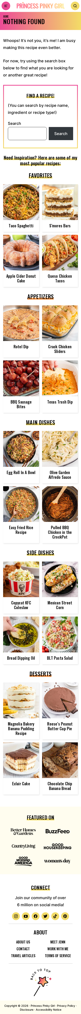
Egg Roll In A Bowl (21, 472)
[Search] (75, 6)
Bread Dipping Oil (21, 658)
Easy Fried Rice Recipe (21, 529)
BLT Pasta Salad (60, 658)
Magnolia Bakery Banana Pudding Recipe (21, 728)
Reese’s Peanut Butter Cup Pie (60, 726)
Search (14, 123)
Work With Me (57, 948)
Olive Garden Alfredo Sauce (60, 474)
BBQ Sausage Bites (21, 404)
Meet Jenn (57, 941)
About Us (23, 941)
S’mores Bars (60, 226)
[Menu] (6, 6)
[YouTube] (26, 916)
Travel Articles (23, 955)
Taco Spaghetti (21, 226)
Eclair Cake (21, 783)
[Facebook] (36, 916)
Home (5, 16)
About (40, 932)
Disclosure (26, 1009)
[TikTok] (55, 916)
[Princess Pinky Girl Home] (40, 5)
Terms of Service (58, 955)
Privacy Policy (66, 1005)
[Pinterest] (65, 916)
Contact (23, 948)
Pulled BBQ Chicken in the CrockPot (60, 532)
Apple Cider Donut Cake (21, 278)
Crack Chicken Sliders (60, 349)
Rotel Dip (21, 346)
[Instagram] (16, 916)
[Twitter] (45, 916)
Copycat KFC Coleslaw (21, 605)
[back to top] (40, 980)
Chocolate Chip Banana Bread (60, 786)
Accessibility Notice (48, 1009)
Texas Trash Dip (60, 402)
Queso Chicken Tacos (60, 278)
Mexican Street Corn (60, 605)
